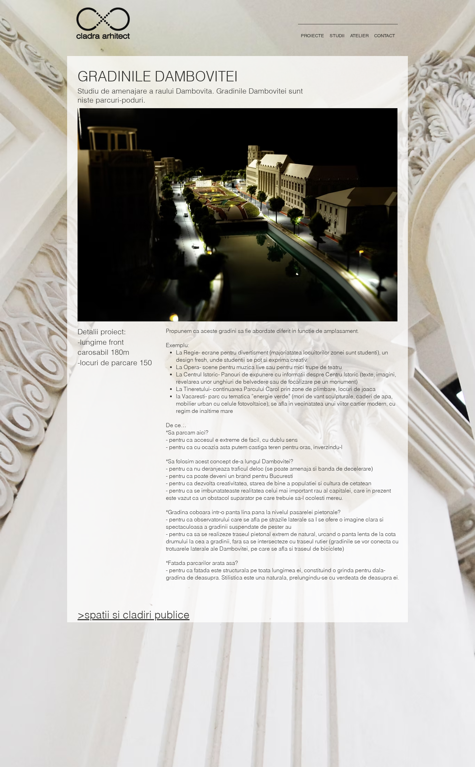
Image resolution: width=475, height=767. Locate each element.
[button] (237, 214)
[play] (387, 310)
